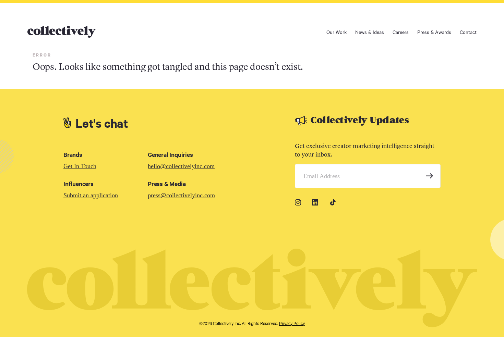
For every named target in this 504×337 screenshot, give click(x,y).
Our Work (336, 31)
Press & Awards (434, 31)
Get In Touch (79, 166)
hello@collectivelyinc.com (181, 166)
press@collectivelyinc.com (181, 195)
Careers (401, 31)
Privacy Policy (292, 323)
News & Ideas (369, 31)
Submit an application (90, 195)
